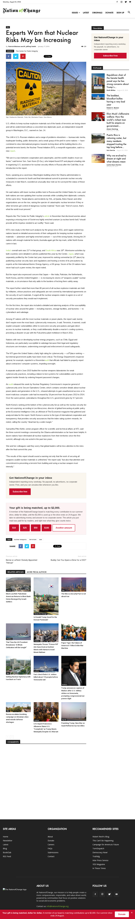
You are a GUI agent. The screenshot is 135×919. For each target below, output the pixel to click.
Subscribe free (20, 492)
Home (5, 836)
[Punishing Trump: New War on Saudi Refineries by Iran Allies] (73, 711)
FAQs (50, 848)
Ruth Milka (111, 90)
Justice (9, 590)
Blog (5, 848)
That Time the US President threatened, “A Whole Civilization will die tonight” (16, 644)
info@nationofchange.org (57, 906)
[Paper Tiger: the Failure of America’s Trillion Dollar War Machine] (73, 632)
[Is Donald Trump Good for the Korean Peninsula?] (46, 596)
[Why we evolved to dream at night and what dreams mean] (98, 158)
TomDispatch (98, 848)
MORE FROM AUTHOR (36, 572)
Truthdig (96, 856)
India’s (8, 250)
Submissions (53, 852)
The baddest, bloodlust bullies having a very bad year (116, 100)
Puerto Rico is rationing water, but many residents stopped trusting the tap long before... (116, 140)
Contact (51, 856)
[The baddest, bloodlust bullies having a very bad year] (98, 97)
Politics (9, 639)
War (8, 27)
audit (47, 360)
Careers (51, 844)
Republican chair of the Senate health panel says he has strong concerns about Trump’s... (118, 80)
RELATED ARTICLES (16, 572)
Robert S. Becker (113, 108)
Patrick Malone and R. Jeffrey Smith (22, 46)
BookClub (7, 852)
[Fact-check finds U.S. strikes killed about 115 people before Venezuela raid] (46, 664)
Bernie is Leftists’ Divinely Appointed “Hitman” (21, 561)
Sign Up (120, 12)
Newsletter (7, 840)
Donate (109, 12)
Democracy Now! (100, 852)
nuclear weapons (20, 539)
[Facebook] (117, 2)
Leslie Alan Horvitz (114, 165)
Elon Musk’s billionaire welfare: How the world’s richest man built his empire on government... (118, 119)
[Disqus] (46, 780)
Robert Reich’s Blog (101, 836)
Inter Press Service (100, 860)
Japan (71, 254)
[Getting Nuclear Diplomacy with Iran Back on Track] (18, 665)
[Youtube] (130, 2)
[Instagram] (121, 2)
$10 (14, 528)
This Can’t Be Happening (103, 840)
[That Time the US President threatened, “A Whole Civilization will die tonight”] (18, 631)
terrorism (32, 539)
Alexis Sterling (112, 129)
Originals (97, 12)
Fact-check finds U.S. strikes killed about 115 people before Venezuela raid (46, 677)
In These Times (99, 868)
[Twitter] (126, 2)
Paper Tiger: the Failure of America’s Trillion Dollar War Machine (72, 645)
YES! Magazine (99, 864)
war (40, 539)
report (12, 151)
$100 (46, 528)
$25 (25, 528)
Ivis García (111, 150)
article (46, 216)
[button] (129, 12)
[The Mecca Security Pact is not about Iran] (73, 584)
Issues (75, 12)
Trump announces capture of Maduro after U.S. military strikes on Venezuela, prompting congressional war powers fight (73, 693)
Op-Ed (64, 720)
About (50, 836)
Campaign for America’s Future (106, 844)
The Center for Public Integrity (27, 51)
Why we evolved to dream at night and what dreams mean (116, 158)
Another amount (64, 528)
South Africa (51, 250)
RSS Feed (7, 856)
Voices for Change (40, 614)
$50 (35, 528)
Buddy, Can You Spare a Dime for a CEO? (68, 560)
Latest (86, 12)
